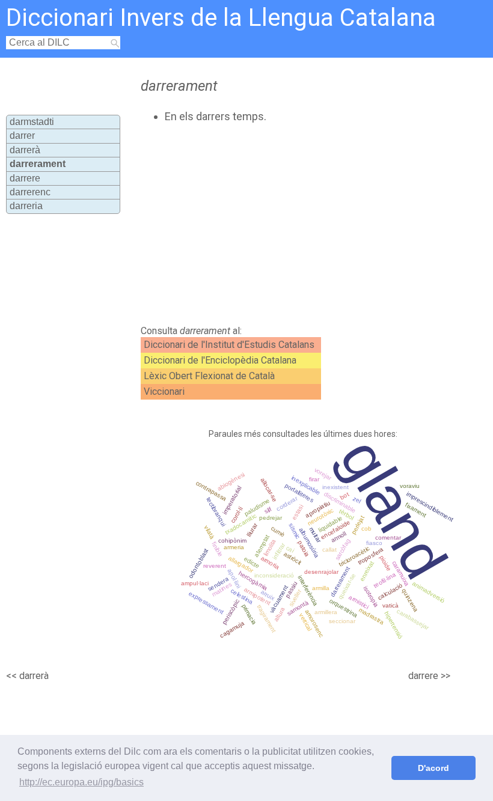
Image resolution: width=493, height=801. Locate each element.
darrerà (25, 150)
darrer (22, 135)
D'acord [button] (433, 768)
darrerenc (30, 192)
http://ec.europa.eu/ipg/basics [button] (81, 782)
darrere (25, 178)
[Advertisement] (270, 224)
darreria (26, 206)
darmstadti (32, 122)
